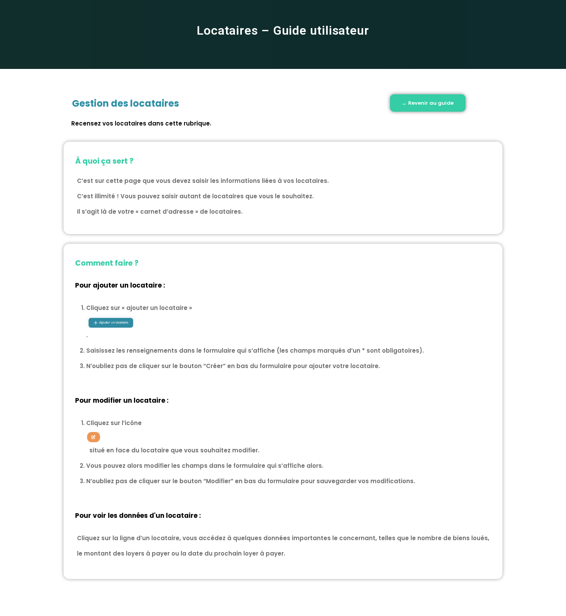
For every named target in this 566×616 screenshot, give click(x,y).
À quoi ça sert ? (104, 161)
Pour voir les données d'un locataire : (138, 515)
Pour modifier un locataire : (122, 400)
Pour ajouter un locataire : (120, 285)
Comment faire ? (107, 263)
